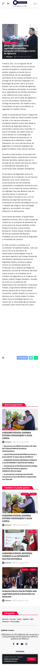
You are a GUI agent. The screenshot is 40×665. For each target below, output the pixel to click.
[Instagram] (26, 644)
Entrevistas (5, 621)
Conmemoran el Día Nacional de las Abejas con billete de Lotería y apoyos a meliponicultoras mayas (19, 468)
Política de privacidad (11, 659)
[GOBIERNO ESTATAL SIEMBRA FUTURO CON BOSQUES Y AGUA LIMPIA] (20, 419)
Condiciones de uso (10, 661)
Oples (31, 619)
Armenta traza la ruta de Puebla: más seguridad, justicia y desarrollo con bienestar (19, 594)
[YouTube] (22, 644)
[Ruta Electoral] (20, 2)
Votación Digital (14, 621)
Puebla (15, 42)
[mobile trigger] (4, 3)
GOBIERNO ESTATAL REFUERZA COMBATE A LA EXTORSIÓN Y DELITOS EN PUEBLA (17, 556)
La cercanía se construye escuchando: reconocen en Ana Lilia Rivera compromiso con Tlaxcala (19, 476)
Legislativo (26, 619)
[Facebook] (13, 644)
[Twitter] (17, 644)
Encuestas (13, 619)
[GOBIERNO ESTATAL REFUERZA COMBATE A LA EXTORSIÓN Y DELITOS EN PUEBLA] (20, 540)
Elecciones (5, 619)
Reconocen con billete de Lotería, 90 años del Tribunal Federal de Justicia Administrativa (19, 448)
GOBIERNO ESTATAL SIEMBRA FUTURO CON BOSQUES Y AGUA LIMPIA (17, 435)
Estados (7, 42)
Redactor (9, 56)
